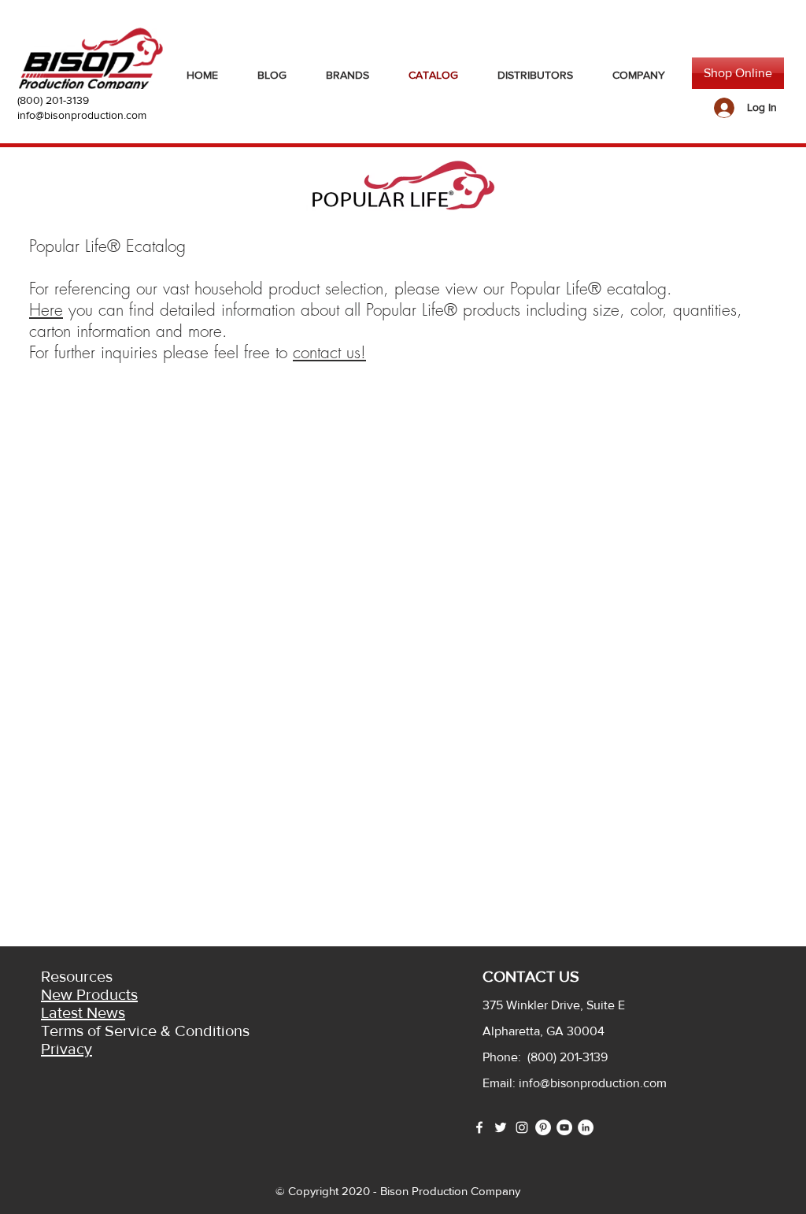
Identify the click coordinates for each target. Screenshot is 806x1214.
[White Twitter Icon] (500, 1127)
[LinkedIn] (585, 1127)
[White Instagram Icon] (522, 1127)
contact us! (329, 352)
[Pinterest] (543, 1127)
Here (46, 309)
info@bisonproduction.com (81, 115)
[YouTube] (564, 1127)
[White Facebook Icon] (479, 1127)
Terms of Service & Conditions (145, 1030)
